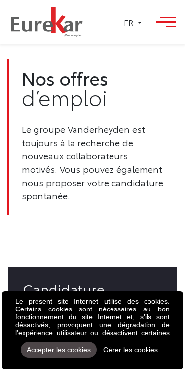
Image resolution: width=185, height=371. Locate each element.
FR (130, 22)
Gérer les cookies (130, 350)
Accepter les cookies (59, 350)
